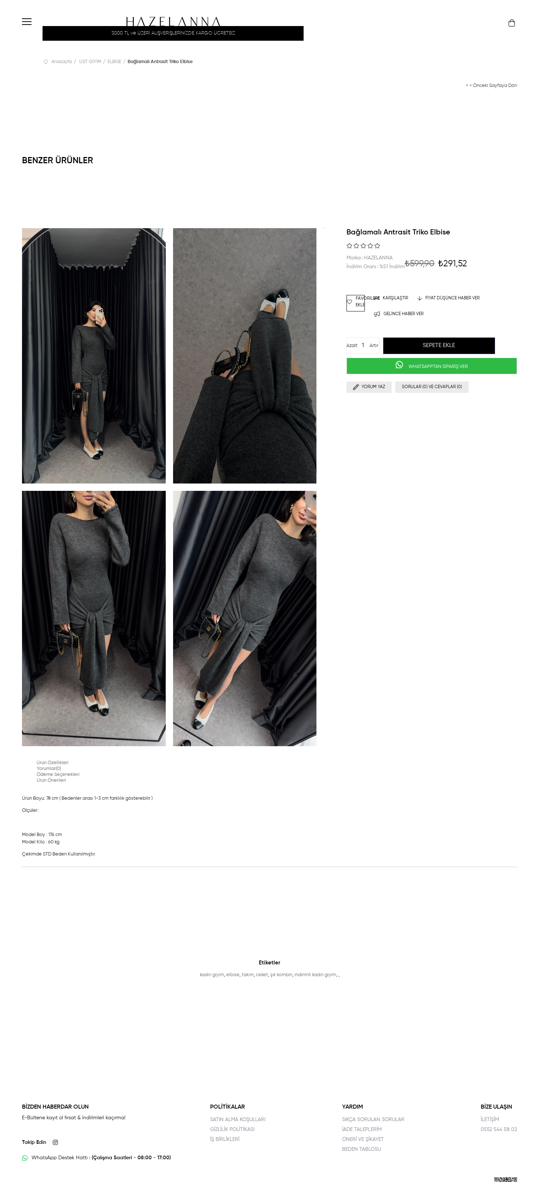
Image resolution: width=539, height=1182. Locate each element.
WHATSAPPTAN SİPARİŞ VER (437, 366)
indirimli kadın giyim (315, 975)
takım (248, 975)
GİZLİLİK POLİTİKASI (232, 1129)
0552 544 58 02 (499, 1129)
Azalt (352, 345)
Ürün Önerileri (51, 780)
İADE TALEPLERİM (362, 1129)
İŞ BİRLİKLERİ (224, 1139)
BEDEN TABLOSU (361, 1149)
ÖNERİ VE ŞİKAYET (363, 1139)
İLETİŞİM (490, 1119)
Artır (374, 345)
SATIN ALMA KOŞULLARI (237, 1119)
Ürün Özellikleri (53, 762)
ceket (262, 975)
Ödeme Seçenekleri (58, 774)
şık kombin (281, 975)
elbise (232, 975)
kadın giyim (212, 975)
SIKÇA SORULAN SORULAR (373, 1119)
